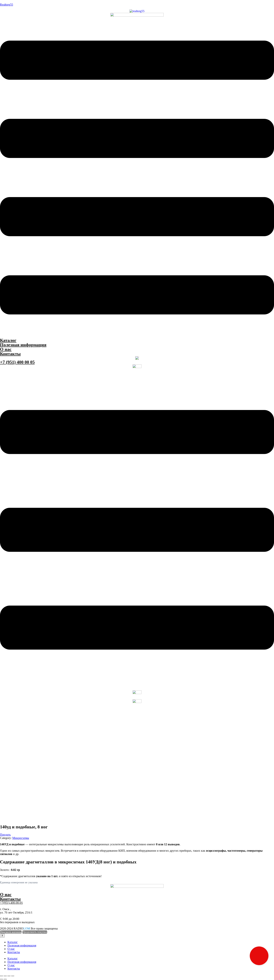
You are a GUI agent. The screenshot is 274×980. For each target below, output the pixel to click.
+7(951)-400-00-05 (11, 902)
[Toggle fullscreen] (8, 975)
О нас (6, 349)
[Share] (5, 975)
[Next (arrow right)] (5, 979)
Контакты (10, 353)
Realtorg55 (6, 4)
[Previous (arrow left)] (1, 979)
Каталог (8, 340)
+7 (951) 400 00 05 (17, 362)
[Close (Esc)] (1, 975)
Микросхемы (20, 838)
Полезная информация (23, 344)
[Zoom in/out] (12, 975)
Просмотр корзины (10, 932)
